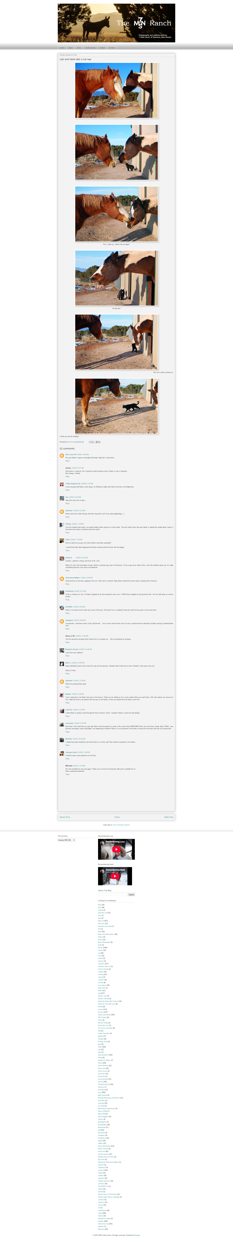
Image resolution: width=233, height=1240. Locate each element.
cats (99, 956)
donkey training (103, 998)
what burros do (103, 1224)
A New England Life (73, 484)
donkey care (102, 996)
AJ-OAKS (69, 607)
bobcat (100, 937)
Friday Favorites (103, 1033)
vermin (100, 1205)
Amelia (100, 910)
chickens (101, 964)
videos (100, 1216)
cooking (101, 974)
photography (102, 1125)
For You (111, 48)
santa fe (101, 1165)
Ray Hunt (101, 1159)
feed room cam (103, 1025)
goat (99, 1044)
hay (99, 1049)
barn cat (101, 921)
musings (101, 1103)
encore (100, 1009)
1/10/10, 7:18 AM (78, 524)
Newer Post (65, 817)
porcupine (101, 1133)
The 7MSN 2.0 (103, 1186)
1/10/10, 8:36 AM (87, 578)
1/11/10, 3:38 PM (84, 752)
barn (99, 918)
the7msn (69, 558)
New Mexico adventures (106, 1108)
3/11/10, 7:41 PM (79, 766)
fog (99, 1031)
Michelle (69, 739)
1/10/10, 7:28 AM (76, 540)
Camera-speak (90, 48)
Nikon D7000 (102, 1111)
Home (62, 48)
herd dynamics (103, 1055)
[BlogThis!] (92, 442)
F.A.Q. (79, 48)
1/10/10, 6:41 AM (79, 511)
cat (99, 953)
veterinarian (102, 1210)
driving (100, 1006)
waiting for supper (104, 1218)
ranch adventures (104, 1146)
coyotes (101, 980)
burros (100, 948)
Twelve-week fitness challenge (108, 1197)
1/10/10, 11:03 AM (81, 636)
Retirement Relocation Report (108, 1162)
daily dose (101, 988)
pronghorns (102, 1138)
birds (99, 931)
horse (100, 1063)
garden (100, 1036)
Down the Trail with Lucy (106, 1004)
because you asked (105, 926)
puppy (100, 1141)
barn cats (101, 923)
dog (99, 993)
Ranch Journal (103, 1149)
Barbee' (68, 694)
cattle (100, 958)
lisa (67, 497)
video (100, 1213)
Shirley (68, 524)
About (70, 48)
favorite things (103, 1023)
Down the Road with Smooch (108, 1001)
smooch (101, 1170)
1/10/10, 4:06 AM (83, 454)
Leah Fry (69, 710)
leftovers (101, 1087)
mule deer (101, 1100)
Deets (100, 990)
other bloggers (103, 1116)
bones (100, 939)
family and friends (104, 1015)
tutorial (100, 1192)
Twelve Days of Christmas (107, 1194)
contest (100, 972)
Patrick (100, 1119)
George (100, 1039)
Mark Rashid (102, 1095)
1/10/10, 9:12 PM (80, 723)
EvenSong (69, 591)
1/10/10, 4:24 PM (79, 710)
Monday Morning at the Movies (109, 1098)
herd (99, 1052)
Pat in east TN (71, 454)
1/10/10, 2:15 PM (79, 681)
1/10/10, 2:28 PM (78, 694)
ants (99, 915)
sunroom (101, 1184)
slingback (69, 620)
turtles (100, 1189)
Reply (68, 461)
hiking (100, 1057)
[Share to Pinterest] (99, 442)
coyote (100, 977)
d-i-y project (102, 985)
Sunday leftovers (104, 1181)
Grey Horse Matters (73, 578)
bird (99, 929)
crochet (100, 982)
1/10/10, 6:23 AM (75, 497)
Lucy (99, 1092)
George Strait (102, 1041)
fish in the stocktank (105, 1028)
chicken (101, 961)
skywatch (101, 1167)
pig (99, 1130)
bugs (99, 945)
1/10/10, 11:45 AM (85, 649)
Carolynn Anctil (71, 752)
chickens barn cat (104, 966)
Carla (67, 540)
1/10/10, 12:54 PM (77, 663)
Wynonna (101, 1229)
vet (99, 1208)
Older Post (168, 817)
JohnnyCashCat (103, 1084)
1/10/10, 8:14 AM (82, 558)
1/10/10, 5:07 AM (78, 468)
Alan (99, 905)
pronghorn (101, 1135)
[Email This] (90, 442)
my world (101, 1106)
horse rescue (102, 1071)
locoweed (101, 1090)
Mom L (68, 663)
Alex (99, 907)
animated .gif (102, 913)
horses (100, 1082)
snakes (100, 1175)
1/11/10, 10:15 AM (79, 739)
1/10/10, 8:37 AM (80, 591)
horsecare (101, 1076)
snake (100, 1173)
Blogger (137, 1235)
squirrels (101, 1178)
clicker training (103, 969)
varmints (101, 1202)
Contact (102, 48)
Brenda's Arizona (72, 649)
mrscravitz (69, 723)
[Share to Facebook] (97, 442)
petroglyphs (102, 1122)
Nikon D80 (101, 1114)
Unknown (69, 511)
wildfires (101, 1226)
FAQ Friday (102, 1017)
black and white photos (106, 934)
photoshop (101, 1127)
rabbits (100, 1143)
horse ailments (103, 1065)
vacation (101, 1200)
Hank (100, 1047)
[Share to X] (94, 442)
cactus (100, 950)
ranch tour (101, 1151)
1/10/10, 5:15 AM (87, 484)
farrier (100, 1020)
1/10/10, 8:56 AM (79, 607)
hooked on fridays (104, 1060)
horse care (101, 1068)
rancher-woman (103, 1154)
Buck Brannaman (104, 942)
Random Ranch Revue (106, 1157)
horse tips (101, 1074)
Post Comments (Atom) (121, 825)
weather (101, 1221)
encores (101, 1012)
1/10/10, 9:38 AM (80, 620)
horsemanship (103, 1079)
